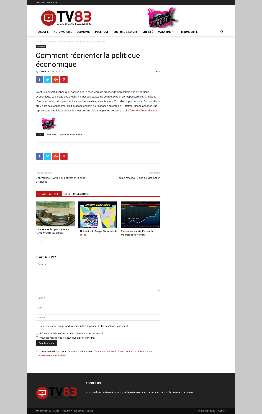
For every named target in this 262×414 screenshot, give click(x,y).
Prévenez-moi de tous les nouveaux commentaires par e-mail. (71, 333)
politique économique (71, 134)
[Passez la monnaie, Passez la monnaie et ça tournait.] (140, 214)
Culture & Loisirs (126, 32)
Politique (102, 32)
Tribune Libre (188, 32)
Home (39, 41)
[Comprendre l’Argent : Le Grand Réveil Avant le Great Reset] (55, 213)
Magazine (164, 32)
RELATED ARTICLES (49, 194)
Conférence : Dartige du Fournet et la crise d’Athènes (60, 179)
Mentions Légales (206, 410)
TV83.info (44, 71)
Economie (83, 32)
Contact (222, 410)
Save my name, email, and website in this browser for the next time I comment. (84, 325)
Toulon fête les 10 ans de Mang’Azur (138, 178)
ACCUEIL (43, 32)
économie (51, 134)
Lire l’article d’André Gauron (141, 110)
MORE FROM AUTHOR (77, 194)
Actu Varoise (63, 32)
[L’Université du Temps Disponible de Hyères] (97, 214)
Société (148, 32)
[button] (222, 32)
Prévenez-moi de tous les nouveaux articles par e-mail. (67, 337)
